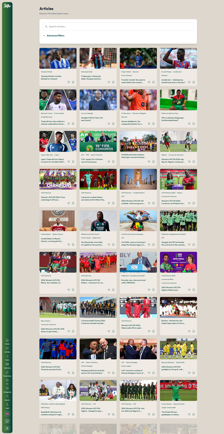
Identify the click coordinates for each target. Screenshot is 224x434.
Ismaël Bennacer (46, 117)
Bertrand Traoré (46, 113)
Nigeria (164, 155)
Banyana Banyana (168, 362)
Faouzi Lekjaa (126, 366)
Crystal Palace (167, 72)
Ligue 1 (57, 155)
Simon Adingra (126, 75)
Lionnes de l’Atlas (167, 279)
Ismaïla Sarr (177, 72)
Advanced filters (55, 35)
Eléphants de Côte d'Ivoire (90, 234)
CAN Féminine (46, 193)
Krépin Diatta (126, 72)
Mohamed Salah (87, 72)
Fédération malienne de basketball (53, 404)
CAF (82, 155)
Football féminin (139, 193)
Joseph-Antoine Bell (169, 408)
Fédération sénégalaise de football (174, 234)
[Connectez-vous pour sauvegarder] (73, 82)
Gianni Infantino (96, 155)
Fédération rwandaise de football (133, 276)
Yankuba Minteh (46, 72)
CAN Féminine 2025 (168, 193)
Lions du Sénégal (87, 113)
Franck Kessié (59, 113)
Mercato (135, 72)
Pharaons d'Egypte (139, 113)
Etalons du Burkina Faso (170, 113)
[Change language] (7, 414)
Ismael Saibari (46, 234)
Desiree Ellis (180, 362)
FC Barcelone (126, 113)
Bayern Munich (58, 234)
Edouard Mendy (178, 404)
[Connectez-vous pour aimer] (69, 82)
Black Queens (45, 321)
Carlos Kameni (167, 404)
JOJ (122, 238)
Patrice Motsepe (86, 366)
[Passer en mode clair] (7, 421)
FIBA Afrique (45, 408)
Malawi (179, 193)
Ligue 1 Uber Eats (47, 155)
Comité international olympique (132, 234)
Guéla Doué (96, 238)
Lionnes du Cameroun (176, 155)
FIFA (87, 155)
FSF (163, 238)
